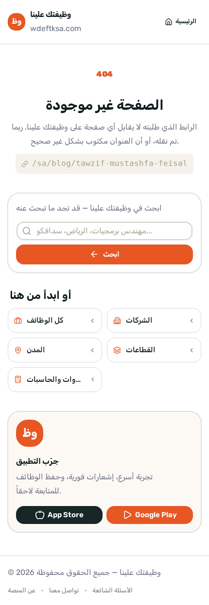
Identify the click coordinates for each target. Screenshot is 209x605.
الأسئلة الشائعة (112, 590)
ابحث (111, 254)
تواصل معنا (64, 590)
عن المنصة (21, 590)
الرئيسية (185, 21)
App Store (66, 514)
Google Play (156, 514)
